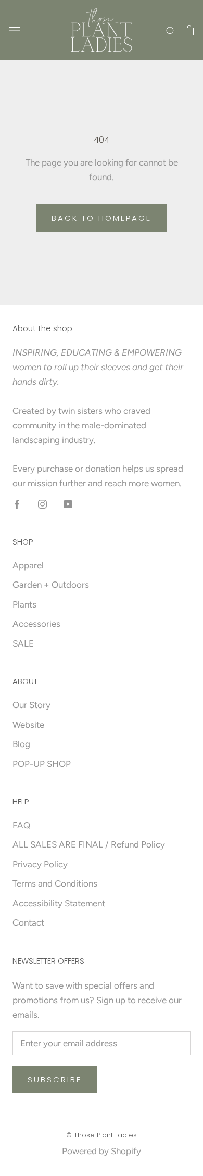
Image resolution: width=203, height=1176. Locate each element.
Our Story (31, 705)
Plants (24, 604)
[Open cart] (189, 30)
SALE (23, 643)
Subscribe (55, 1079)
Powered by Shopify (101, 1151)
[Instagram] (42, 503)
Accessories (36, 623)
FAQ (21, 825)
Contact (28, 922)
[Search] (170, 30)
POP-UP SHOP (41, 763)
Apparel (28, 565)
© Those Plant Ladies (101, 1135)
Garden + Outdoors (50, 584)
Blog (21, 744)
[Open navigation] (14, 30)
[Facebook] (16, 503)
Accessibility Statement (58, 903)
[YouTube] (68, 503)
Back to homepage (101, 217)
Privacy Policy (40, 864)
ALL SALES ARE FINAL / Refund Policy (88, 844)
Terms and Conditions (54, 883)
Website (28, 724)
